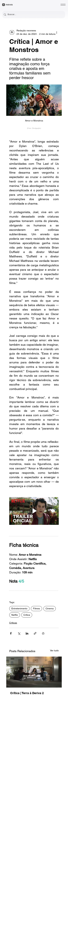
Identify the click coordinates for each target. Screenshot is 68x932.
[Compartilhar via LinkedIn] (27, 633)
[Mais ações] (57, 32)
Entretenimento (19, 608)
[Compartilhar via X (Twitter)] (18, 633)
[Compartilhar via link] (35, 633)
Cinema (50, 608)
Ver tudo (54, 650)
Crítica (26, 615)
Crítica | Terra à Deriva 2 (27, 693)
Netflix (14, 615)
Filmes (36, 608)
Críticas (13, 622)
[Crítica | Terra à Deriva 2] (34, 672)
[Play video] (34, 511)
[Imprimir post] (43, 633)
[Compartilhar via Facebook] (10, 633)
